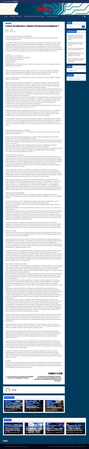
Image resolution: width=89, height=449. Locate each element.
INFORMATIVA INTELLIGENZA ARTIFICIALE (34, 16)
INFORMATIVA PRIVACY (52, 16)
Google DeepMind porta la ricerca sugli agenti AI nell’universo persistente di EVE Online (76, 54)
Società (52, 404)
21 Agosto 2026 (10, 432)
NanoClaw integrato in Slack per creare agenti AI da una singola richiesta (75, 44)
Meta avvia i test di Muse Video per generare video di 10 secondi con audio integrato (76, 60)
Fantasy (15, 409)
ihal (12, 29)
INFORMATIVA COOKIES (15, 16)
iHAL (44, 9)
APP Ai (17, 425)
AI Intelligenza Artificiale (31, 401)
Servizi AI (7, 404)
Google (80, 425)
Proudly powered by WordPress (9, 446)
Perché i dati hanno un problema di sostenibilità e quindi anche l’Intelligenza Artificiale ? (20, 377)
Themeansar (25, 446)
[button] (82, 16)
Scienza (48, 404)
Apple (59, 425)
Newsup (19, 446)
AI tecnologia (8, 23)
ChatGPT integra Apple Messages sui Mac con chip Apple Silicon (55, 430)
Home (5, 16)
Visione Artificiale (29, 404)
